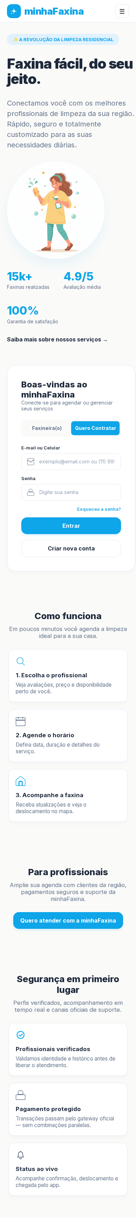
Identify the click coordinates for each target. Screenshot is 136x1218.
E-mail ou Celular (40, 447)
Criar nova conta (71, 548)
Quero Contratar (95, 428)
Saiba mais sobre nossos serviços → (57, 339)
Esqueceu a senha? (99, 509)
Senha (28, 478)
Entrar (71, 525)
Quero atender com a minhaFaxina (68, 920)
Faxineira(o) (47, 428)
